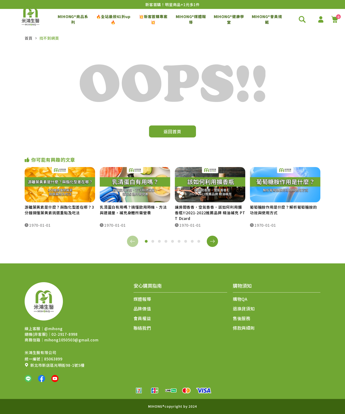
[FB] (41, 378)
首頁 (29, 38)
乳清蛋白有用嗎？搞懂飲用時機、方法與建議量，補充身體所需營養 (133, 209)
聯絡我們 (142, 328)
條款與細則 (244, 328)
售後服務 (241, 318)
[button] (146, 241)
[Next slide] (212, 241)
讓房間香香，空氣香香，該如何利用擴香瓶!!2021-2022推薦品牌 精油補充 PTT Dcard (210, 212)
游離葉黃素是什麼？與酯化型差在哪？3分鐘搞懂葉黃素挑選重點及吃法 (59, 209)
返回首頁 (172, 131)
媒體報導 (142, 299)
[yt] (54, 378)
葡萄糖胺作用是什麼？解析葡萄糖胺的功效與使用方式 (283, 209)
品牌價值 (142, 308)
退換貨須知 (244, 308)
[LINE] (28, 378)
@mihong (53, 328)
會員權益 (142, 318)
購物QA (240, 299)
